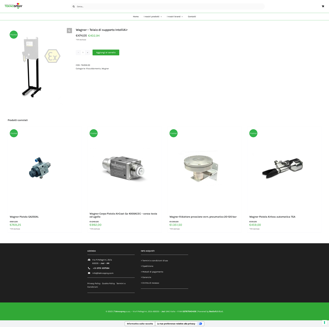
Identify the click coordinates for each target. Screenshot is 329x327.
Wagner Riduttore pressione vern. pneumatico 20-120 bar (203, 216)
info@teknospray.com (102, 273)
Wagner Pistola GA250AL (24, 216)
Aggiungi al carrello (106, 52)
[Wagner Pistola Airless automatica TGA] (279, 128)
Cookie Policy (108, 283)
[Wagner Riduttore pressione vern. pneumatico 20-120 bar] (200, 128)
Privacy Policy (93, 283)
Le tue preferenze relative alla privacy (176, 323)
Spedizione (147, 266)
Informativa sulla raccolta (140, 323)
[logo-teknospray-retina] (13, 4)
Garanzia (146, 277)
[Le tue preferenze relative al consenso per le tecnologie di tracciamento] (324, 322)
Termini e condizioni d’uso (155, 260)
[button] (69, 30)
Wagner (105, 68)
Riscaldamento (93, 68)
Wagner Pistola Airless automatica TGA (272, 216)
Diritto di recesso (150, 283)
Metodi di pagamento (152, 271)
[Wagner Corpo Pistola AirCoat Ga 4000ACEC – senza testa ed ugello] (120, 128)
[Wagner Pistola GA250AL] (40, 128)
